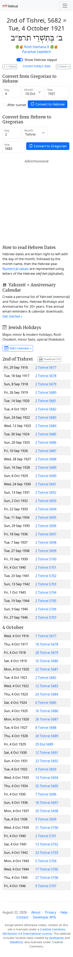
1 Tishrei (9, 66)
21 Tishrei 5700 (46, 827)
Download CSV (51, 359)
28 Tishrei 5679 (46, 652)
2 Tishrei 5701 (45, 567)
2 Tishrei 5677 (45, 367)
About (36, 912)
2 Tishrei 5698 (45, 542)
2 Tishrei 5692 (45, 492)
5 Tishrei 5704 (45, 861)
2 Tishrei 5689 (45, 467)
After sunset (16, 105)
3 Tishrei (63, 66)
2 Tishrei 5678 (45, 376)
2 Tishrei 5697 (45, 534)
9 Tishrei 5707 (45, 886)
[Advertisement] (36, 202)
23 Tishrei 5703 (46, 852)
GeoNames (56, 938)
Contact (22, 917)
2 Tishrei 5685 (45, 434)
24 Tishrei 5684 (46, 694)
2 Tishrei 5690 (45, 476)
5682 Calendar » (20, 348)
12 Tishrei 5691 (46, 752)
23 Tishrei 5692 (46, 761)
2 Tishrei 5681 (45, 401)
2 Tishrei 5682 (45, 409)
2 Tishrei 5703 (45, 584)
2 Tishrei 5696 (45, 526)
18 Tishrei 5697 (46, 802)
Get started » (12, 316)
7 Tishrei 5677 (45, 636)
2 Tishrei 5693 (45, 501)
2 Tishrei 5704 (45, 592)
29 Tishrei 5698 (46, 811)
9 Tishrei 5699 (45, 819)
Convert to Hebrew (50, 104)
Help (64, 912)
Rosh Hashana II (36, 47)
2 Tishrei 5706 (45, 609)
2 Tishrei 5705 (45, 601)
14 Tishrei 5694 (46, 777)
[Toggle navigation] (65, 6)
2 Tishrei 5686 (45, 442)
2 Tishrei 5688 (45, 459)
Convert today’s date (36, 66)
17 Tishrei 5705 (46, 869)
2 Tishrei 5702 (45, 576)
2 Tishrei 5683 (45, 417)
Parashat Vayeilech (36, 51)
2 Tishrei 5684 (45, 426)
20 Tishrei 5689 (46, 736)
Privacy (50, 912)
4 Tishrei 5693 (45, 769)
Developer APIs (44, 917)
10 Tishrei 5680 (46, 661)
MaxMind (16, 942)
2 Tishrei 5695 (45, 517)
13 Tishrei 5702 (46, 844)
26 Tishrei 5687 (46, 719)
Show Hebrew (41, 60)
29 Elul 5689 (44, 744)
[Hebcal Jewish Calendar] (10, 6)
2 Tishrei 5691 (45, 484)
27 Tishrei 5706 (46, 877)
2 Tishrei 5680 (45, 392)
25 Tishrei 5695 (46, 786)
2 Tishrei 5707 (45, 617)
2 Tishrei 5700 (45, 559)
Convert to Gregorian (50, 146)
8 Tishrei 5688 (45, 727)
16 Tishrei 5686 (46, 711)
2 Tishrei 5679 (45, 384)
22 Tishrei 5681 (46, 669)
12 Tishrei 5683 (46, 686)
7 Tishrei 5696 (45, 794)
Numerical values (15, 268)
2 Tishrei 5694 (45, 509)
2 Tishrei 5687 (45, 451)
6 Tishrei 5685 (45, 702)
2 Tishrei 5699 (45, 551)
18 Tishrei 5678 (46, 644)
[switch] (19, 59)
